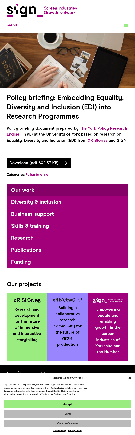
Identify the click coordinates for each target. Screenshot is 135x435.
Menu (12, 25)
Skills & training (30, 226)
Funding (21, 262)
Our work (22, 190)
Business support (32, 214)
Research (22, 238)
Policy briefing (36, 174)
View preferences (67, 423)
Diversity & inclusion (36, 202)
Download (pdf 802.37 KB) (34, 163)
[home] (42, 10)
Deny (67, 414)
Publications (26, 250)
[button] (129, 378)
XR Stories (98, 141)
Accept (67, 404)
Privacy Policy (75, 431)
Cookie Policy (59, 431)
